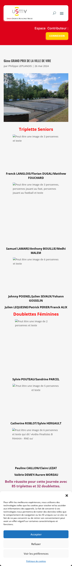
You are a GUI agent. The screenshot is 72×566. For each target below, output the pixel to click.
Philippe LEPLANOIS (20, 66)
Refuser (36, 544)
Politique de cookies (36, 561)
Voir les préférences (36, 553)
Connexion (57, 36)
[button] (67, 495)
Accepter (36, 534)
